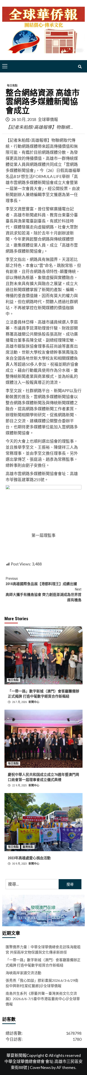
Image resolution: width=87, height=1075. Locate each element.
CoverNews (40, 1067)
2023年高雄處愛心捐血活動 (29, 858)
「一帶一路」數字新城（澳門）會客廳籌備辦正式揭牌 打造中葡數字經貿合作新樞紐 (43, 962)
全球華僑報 (48, 119)
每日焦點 (12, 85)
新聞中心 (34, 702)
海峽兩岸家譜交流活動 (23, 973)
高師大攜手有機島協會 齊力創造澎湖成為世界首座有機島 (43, 594)
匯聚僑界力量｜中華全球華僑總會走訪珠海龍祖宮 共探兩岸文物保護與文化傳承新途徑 (43, 949)
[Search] (80, 67)
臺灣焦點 (28, 847)
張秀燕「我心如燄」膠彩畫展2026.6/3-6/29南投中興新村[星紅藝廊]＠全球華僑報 (42, 983)
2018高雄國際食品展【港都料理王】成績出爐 (41, 581)
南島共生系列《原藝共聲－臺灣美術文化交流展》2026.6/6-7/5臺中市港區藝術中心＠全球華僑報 (43, 998)
